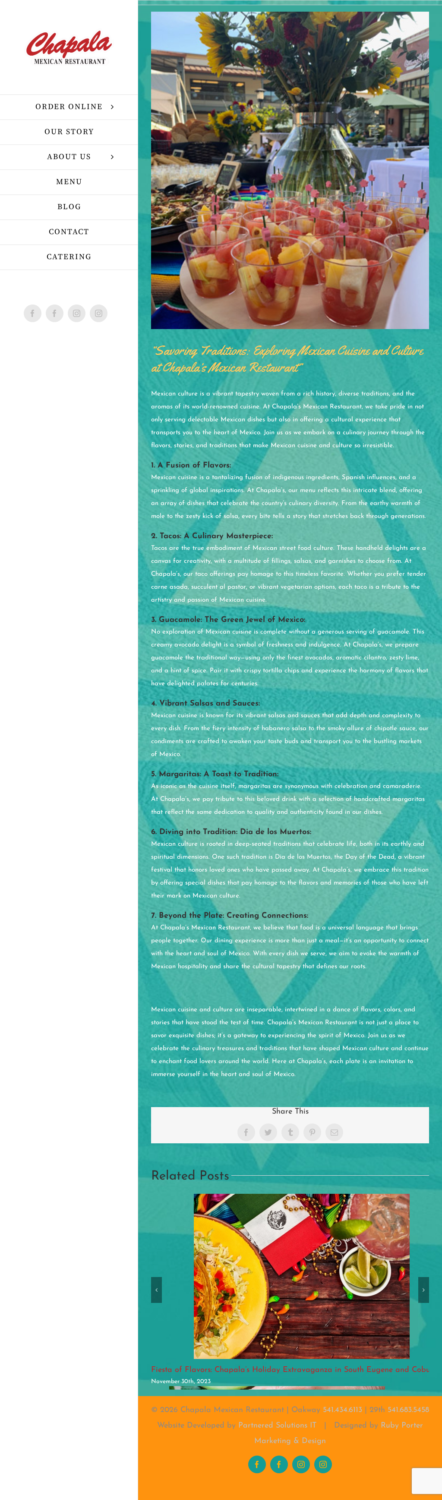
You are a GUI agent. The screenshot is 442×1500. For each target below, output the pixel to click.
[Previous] (156, 1290)
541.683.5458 (408, 1410)
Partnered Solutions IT (277, 1426)
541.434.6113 (342, 1410)
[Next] (423, 1290)
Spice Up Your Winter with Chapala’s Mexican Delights (248, 1370)
